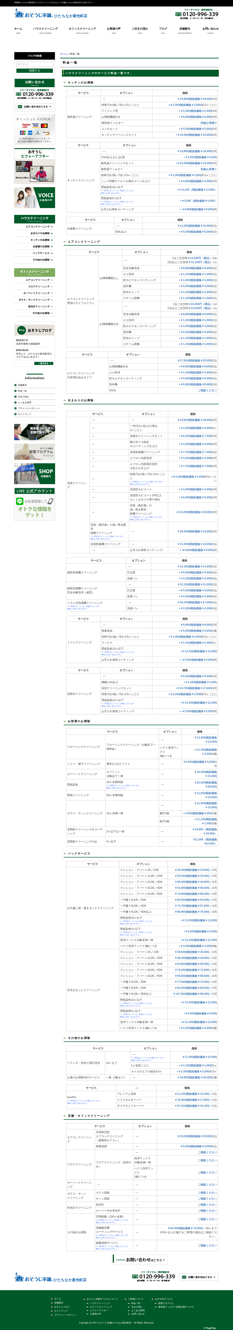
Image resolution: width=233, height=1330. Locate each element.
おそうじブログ (62, 1307)
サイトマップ (24, 414)
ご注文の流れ (140, 28)
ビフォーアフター (99, 1310)
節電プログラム (166, 1303)
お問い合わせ (210, 28)
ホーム (18, 28)
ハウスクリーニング (45, 28)
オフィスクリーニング (82, 28)
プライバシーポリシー (29, 408)
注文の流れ (23, 396)
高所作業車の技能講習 (28, 343)
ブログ (163, 28)
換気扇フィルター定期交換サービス (176, 1307)
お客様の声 (114, 28)
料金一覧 (22, 391)
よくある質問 (24, 402)
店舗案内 (184, 28)
